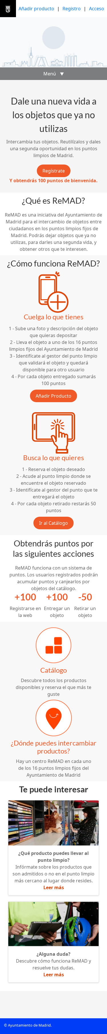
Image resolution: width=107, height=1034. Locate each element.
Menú (53, 74)
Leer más (53, 887)
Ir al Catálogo (53, 523)
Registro (71, 8)
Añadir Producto (53, 396)
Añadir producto (36, 8)
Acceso (96, 8)
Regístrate (54, 171)
